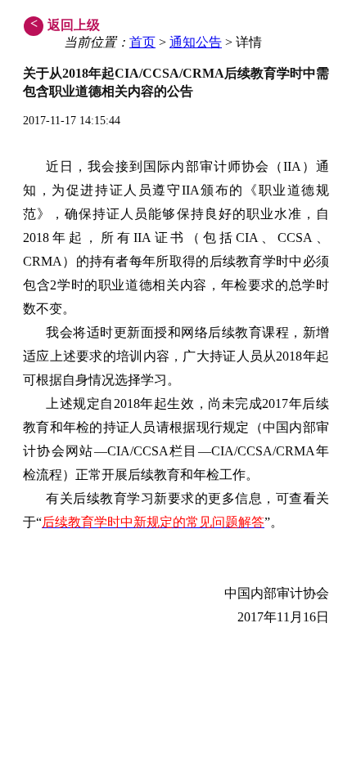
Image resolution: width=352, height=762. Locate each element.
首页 (142, 42)
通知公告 (195, 42)
